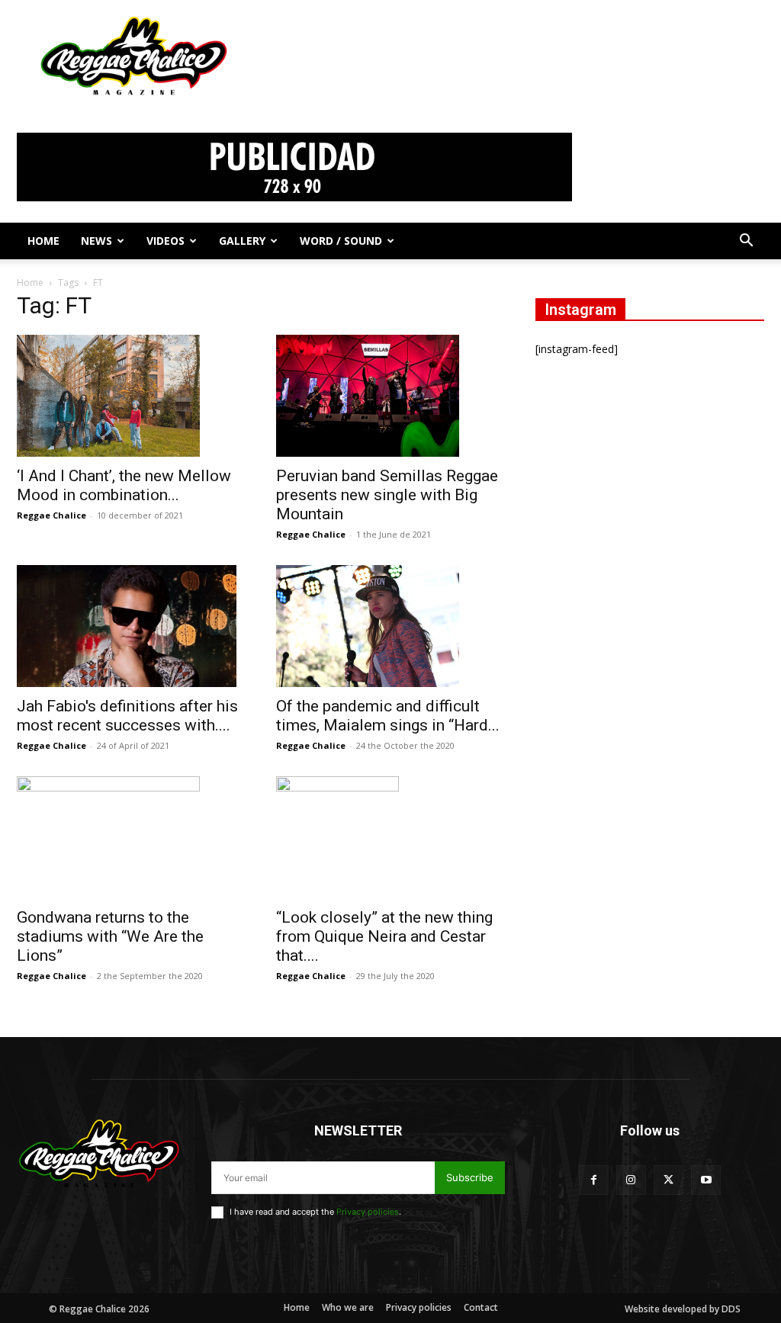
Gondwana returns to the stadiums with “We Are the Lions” (110, 936)
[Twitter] (668, 1180)
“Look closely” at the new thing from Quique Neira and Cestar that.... (384, 936)
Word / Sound (341, 240)
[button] (746, 242)
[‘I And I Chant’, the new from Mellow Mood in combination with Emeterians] (131, 396)
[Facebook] (594, 1180)
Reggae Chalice (51, 515)
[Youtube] (706, 1180)
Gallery (242, 240)
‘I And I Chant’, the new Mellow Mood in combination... (124, 485)
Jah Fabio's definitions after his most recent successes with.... (127, 715)
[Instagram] (631, 1180)
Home (43, 240)
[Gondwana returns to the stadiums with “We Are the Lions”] (131, 837)
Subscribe (469, 1177)
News (96, 240)
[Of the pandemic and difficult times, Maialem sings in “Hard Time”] (390, 626)
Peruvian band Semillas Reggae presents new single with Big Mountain (387, 495)
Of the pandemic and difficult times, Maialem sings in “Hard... (388, 715)
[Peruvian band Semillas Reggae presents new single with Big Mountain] (390, 396)
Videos (165, 240)
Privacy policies (367, 1211)
